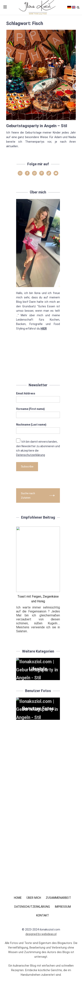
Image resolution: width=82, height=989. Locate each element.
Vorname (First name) (30, 408)
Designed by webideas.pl (41, 934)
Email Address (25, 393)
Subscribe (27, 466)
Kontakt (42, 915)
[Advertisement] (38, 359)
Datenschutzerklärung (30, 455)
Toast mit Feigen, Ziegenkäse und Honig (38, 599)
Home (18, 897)
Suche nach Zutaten (28, 495)
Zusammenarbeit (58, 897)
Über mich (33, 897)
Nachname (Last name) (31, 424)
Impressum (63, 906)
